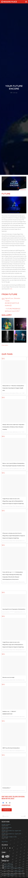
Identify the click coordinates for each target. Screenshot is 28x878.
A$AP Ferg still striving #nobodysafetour (11, 748)
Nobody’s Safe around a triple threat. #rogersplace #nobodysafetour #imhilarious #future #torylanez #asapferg (13, 427)
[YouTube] (10, 848)
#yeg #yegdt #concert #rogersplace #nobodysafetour (14, 609)
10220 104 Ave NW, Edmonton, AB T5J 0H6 (13, 868)
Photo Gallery (5, 345)
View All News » (5, 841)
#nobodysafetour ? (7, 787)
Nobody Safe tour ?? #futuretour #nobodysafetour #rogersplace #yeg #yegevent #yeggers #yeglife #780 (13, 388)
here (11, 288)
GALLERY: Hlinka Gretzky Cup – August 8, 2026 (11, 833)
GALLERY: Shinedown (6, 824)
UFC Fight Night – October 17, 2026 (9, 836)
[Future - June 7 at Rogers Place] (8, 324)
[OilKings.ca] (7, 857)
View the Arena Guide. (18, 871)
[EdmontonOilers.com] (3, 857)
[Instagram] (9, 802)
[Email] (3, 848)
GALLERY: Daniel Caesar (7, 827)
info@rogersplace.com (8, 866)
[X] (6, 802)
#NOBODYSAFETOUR (12, 303)
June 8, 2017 (16, 311)
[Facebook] (3, 802)
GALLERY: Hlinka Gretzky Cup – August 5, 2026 (11, 830)
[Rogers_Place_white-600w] (9, 2)
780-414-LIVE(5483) (8, 864)
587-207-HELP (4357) (10, 875)
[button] (26, 2)
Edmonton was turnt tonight (8, 677)
